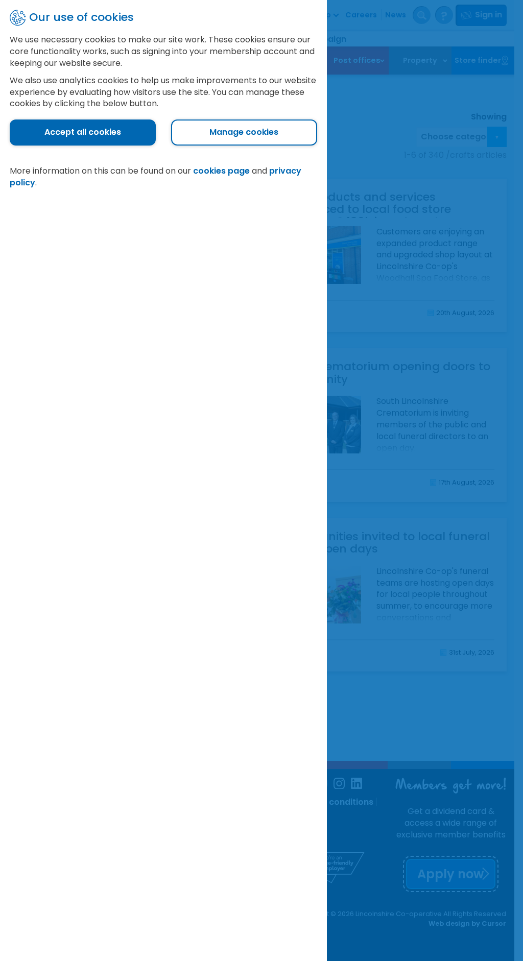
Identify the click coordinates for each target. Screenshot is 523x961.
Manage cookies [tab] (243, 132)
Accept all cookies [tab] (82, 132)
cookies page (221, 171)
